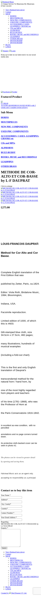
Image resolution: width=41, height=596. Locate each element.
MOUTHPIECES (16, 18)
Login (13, 51)
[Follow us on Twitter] (13, 92)
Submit (4, 548)
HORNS (13, 16)
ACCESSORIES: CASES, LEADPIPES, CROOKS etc (20, 25)
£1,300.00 (4, 103)
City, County (6, 504)
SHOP (7, 14)
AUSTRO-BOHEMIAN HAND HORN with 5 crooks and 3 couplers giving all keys (18, 106)
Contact (8, 12)
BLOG (8, 45)
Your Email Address (9, 517)
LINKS (8, 47)
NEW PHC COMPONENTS (20, 20)
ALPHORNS (15, 30)
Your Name (6, 495)
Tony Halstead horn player (15, 10)
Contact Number (7, 513)
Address (4, 500)
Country (4, 509)
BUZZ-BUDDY (16, 32)
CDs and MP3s (15, 28)
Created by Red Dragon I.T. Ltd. (14, 593)
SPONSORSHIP (16, 41)
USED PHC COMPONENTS (21, 22)
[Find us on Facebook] (5, 92)
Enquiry (4, 528)
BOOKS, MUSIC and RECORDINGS (24, 34)
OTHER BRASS (16, 39)
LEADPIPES (15, 36)
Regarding (4, 522)
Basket (6, 51)
